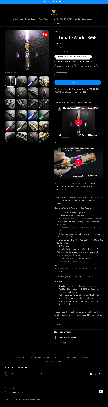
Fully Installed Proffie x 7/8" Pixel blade (73, 61)
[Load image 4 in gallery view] (44, 81)
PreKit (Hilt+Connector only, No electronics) (76, 52)
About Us (76, 358)
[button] (7, 11)
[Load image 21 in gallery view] (10, 137)
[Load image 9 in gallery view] (10, 104)
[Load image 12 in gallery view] (44, 104)
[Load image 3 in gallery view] (33, 81)
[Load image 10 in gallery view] (21, 104)
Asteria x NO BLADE (65, 66)
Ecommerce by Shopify (34, 399)
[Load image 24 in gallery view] (44, 137)
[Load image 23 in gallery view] (33, 137)
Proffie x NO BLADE (87, 66)
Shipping (59, 361)
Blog (47, 361)
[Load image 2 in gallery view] (21, 81)
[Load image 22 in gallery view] (21, 137)
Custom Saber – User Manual (41, 358)
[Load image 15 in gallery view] (33, 115)
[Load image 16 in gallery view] (44, 115)
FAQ (52, 361)
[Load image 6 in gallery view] (21, 92)
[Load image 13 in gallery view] (10, 115)
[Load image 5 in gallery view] (10, 92)
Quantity (57, 71)
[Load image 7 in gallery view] (33, 92)
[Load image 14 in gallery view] (21, 115)
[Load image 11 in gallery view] (33, 104)
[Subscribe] (40, 373)
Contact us (86, 358)
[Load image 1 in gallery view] (10, 81)
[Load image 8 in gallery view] (44, 92)
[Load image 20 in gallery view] (44, 126)
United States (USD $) (15, 392)
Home (25, 358)
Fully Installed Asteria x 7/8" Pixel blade (73, 57)
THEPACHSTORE (15, 399)
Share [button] (59, 324)
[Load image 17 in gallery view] (10, 126)
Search (18, 358)
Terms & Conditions (63, 358)
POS (22, 399)
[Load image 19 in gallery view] (33, 126)
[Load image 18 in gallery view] (21, 126)
